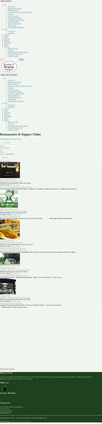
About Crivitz (13, 48)
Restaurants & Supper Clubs (11, 181)
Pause (6, 139)
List (1, 161)
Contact (11, 50)
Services (7, 39)
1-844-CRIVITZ (5, 413)
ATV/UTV (11, 6)
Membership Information (18, 52)
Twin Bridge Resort (7, 268)
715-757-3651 (15, 274)
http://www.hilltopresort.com (11, 303)
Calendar (7, 43)
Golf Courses (13, 16)
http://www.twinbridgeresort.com (13, 275)
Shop (6, 37)
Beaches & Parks (14, 8)
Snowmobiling (13, 22)
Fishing (11, 14)
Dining (6, 35)
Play (1, 139)
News (6, 44)
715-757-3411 (14, 185)
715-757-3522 (15, 301)
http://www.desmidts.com (10, 217)
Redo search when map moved (14, 307)
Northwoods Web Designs (20, 421)
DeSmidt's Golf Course (9, 209)
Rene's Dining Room (8, 179)
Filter (2, 152)
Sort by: (7, 154)
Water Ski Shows (14, 24)
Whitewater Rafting (16, 27)
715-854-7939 (16, 215)
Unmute (12, 139)
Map (8, 161)
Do (5, 5)
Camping (11, 31)
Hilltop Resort (5, 296)
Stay (5, 29)
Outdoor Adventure (16, 20)
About (6, 46)
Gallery (7, 41)
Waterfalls (12, 25)
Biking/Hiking (13, 10)
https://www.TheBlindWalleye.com (14, 250)
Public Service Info (15, 54)
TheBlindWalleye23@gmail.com (13, 248)
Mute (19, 139)
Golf (1, 211)
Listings (7, 142)
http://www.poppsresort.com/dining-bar (15, 187)
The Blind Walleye (7, 241)
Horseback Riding (15, 18)
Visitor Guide (13, 56)
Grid (4, 161)
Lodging (11, 33)
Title (6, 157)
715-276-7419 (15, 246)
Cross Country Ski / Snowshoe (19, 12)
